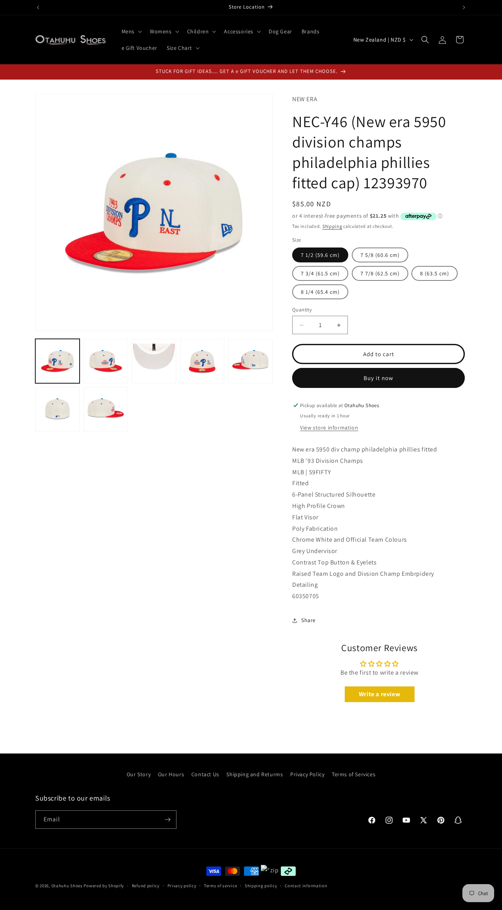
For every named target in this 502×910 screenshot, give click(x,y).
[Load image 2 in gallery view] (106, 361)
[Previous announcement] (38, 7)
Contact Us (205, 774)
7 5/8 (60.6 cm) (380, 254)
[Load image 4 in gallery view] (202, 361)
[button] (131, 31)
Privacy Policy (307, 774)
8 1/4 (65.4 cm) (320, 291)
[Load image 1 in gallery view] (57, 361)
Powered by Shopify (104, 885)
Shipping (332, 226)
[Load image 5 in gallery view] (250, 361)
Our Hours (171, 774)
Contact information (306, 885)
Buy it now (378, 378)
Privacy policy (181, 885)
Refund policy (146, 885)
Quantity (302, 309)
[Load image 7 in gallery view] (106, 409)
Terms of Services (353, 774)
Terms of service (220, 885)
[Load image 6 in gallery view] (57, 409)
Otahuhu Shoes (67, 885)
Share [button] (308, 620)
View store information (329, 427)
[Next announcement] (464, 7)
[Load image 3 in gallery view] (154, 361)
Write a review (379, 694)
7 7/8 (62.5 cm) (380, 273)
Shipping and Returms (254, 774)
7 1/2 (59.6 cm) (320, 254)
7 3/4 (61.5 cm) (320, 273)
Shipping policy (261, 885)
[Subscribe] (167, 819)
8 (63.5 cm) (434, 273)
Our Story (139, 774)
